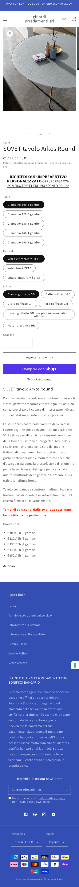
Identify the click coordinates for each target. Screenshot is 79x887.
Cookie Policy (17, 653)
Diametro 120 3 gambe (24, 214)
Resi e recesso (17, 663)
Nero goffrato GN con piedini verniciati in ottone (39, 314)
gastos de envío (34, 162)
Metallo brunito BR (21, 325)
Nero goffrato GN (55, 304)
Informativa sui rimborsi (24, 625)
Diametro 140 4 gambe (24, 233)
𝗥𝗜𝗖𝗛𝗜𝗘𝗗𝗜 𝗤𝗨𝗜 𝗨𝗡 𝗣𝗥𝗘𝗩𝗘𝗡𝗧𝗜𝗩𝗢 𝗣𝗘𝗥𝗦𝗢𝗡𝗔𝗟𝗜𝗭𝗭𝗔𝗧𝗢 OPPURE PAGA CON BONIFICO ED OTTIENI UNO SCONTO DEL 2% (38, 179)
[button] (5, 18)
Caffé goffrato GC (58, 294)
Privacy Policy (17, 644)
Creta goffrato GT (20, 304)
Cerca (12, 606)
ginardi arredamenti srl (33, 879)
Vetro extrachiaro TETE (24, 259)
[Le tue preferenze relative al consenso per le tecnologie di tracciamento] (75, 665)
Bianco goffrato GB (21, 294)
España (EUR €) (24, 842)
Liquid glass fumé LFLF (24, 278)
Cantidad (8, 335)
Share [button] (12, 566)
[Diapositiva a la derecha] (49, 134)
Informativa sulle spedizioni (27, 634)
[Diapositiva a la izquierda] (29, 134)
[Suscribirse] (66, 789)
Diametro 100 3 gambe (24, 205)
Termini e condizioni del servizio (30, 615)
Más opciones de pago (39, 379)
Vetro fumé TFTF (19, 268)
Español (54, 842)
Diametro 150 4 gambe (24, 242)
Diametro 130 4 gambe (24, 223)
